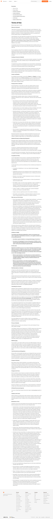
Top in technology (19, 506)
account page (28, 298)
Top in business (18, 509)
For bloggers (27, 500)
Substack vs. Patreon (27, 511)
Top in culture (18, 499)
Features (44, 501)
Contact (35, 500)
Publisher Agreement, (25, 77)
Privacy (37, 517)
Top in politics (18, 505)
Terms (39, 517)
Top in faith (18, 507)
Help (35, 495)
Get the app (18, 495)
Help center (45, 496)
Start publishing (45, 1)
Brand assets (45, 500)
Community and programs (45, 499)
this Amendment (35, 390)
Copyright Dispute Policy (17, 14)
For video (26, 498)
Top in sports (18, 503)
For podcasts (27, 499)
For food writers (27, 505)
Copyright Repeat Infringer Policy (19, 16)
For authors (27, 503)
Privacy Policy (32, 39)
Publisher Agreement (17, 11)
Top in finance (18, 502)
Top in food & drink (19, 500)
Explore (17, 493)
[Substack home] (1, 1)
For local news (27, 506)
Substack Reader (18, 496)
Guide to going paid (46, 495)
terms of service (37, 358)
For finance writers (28, 502)
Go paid (26, 496)
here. (40, 150)
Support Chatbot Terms (17, 19)
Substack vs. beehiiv (28, 509)
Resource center (45, 493)
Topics (17, 510)
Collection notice (47, 517)
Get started (27, 495)
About (35, 493)
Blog (35, 498)
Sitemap (35, 502)
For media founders (28, 507)
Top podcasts (18, 498)
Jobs (35, 496)
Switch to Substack (28, 493)
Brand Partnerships (46, 503)
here (25, 148)
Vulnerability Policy (37, 499)
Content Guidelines (16, 13)
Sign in (50, 1)
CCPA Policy (15, 17)
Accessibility (43, 517)
